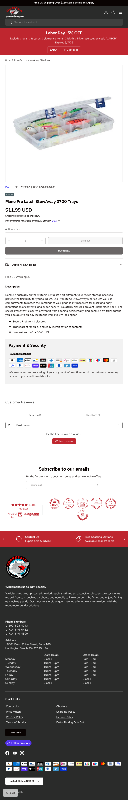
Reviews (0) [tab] (34, 414)
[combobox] (64, 22)
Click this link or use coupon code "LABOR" (91, 38)
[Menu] (120, 12)
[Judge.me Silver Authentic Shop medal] (96, 503)
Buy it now (64, 250)
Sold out (85, 240)
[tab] (12, 286)
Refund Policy (64, 717)
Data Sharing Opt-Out (70, 722)
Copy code (72, 49)
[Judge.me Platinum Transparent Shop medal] (68, 503)
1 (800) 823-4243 (16, 625)
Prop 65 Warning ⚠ (17, 276)
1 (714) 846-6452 (16, 629)
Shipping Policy (65, 711)
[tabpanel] (64, 313)
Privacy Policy (14, 717)
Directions (15, 732)
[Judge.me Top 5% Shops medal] (82, 515)
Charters (61, 706)
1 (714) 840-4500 (16, 633)
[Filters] (8, 425)
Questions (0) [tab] (93, 414)
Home (8, 60)
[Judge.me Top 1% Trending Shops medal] (110, 503)
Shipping (9, 215)
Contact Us (13, 706)
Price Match (13, 711)
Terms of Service (16, 722)
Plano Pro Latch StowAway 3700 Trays (32, 60)
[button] (113, 12)
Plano (8, 187)
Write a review (64, 441)
